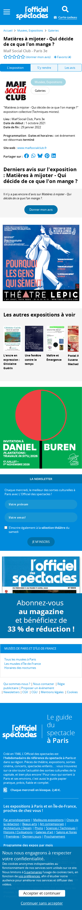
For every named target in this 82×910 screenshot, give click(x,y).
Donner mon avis (41, 210)
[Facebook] (26, 156)
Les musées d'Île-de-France (22, 664)
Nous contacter (43, 684)
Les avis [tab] (70, 68)
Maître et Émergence (54, 358)
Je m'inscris (41, 542)
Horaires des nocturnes (20, 668)
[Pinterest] (47, 156)
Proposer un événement (37, 688)
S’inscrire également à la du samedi (39, 530)
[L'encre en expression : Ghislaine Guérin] (12, 338)
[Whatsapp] (33, 156)
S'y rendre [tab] (44, 68)
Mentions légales (52, 692)
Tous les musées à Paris (20, 659)
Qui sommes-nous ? (16, 684)
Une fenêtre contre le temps (33, 360)
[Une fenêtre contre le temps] (34, 338)
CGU (34, 692)
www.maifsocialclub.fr (32, 148)
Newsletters (11, 692)
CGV (25, 692)
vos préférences (29, 876)
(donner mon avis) (38, 57)
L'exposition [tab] (15, 68)
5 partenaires (33, 872)
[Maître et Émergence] (55, 338)
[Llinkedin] (53, 156)
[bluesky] (40, 156)
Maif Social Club (22, 119)
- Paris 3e (25, 50)
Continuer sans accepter (42, 903)
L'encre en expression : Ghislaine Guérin (11, 362)
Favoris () (63, 57)
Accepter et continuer (42, 893)
